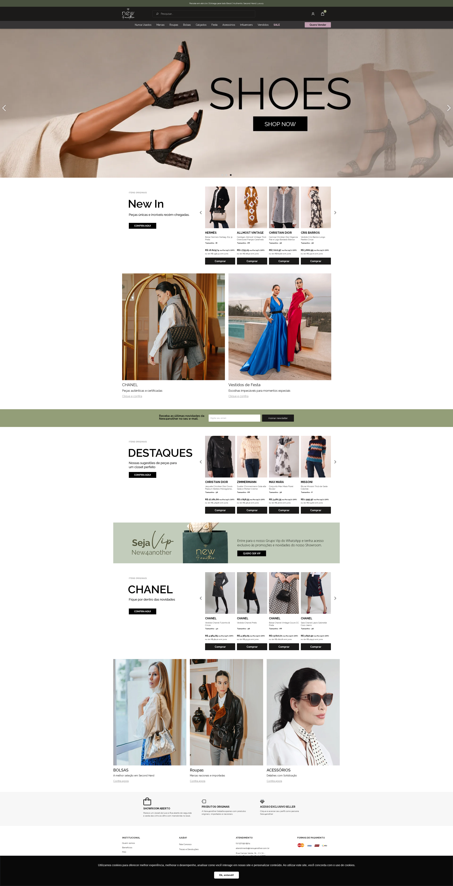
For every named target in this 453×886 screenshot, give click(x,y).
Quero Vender (317, 24)
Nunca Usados (143, 24)
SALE (277, 24)
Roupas (174, 24)
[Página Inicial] (128, 14)
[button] (222, 175)
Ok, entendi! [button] (226, 875)
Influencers (246, 24)
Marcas (160, 24)
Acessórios (228, 24)
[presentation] (4, 108)
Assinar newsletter (278, 418)
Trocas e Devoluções (189, 849)
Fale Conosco (185, 844)
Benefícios (127, 847)
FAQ (124, 852)
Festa (214, 24)
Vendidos (263, 24)
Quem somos (128, 843)
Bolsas (187, 24)
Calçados (201, 24)
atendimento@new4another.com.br (252, 848)
